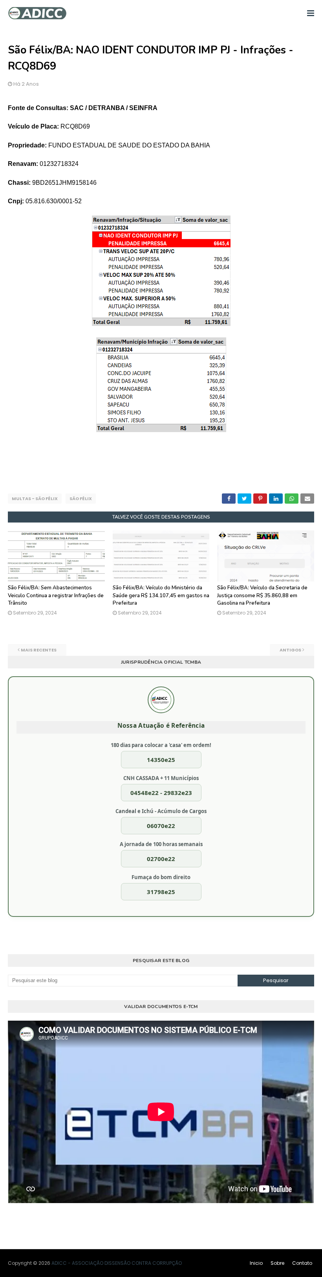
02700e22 (161, 859)
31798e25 (161, 892)
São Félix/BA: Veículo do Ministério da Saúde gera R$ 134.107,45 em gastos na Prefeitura (161, 595)
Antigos (290, 650)
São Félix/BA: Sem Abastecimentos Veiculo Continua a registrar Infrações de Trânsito (56, 595)
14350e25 (161, 760)
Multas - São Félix (35, 498)
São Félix (81, 498)
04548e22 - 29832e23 (161, 793)
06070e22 (161, 826)
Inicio (256, 1263)
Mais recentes (39, 650)
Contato (302, 1263)
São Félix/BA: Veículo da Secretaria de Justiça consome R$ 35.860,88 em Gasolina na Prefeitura (262, 595)
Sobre (277, 1263)
